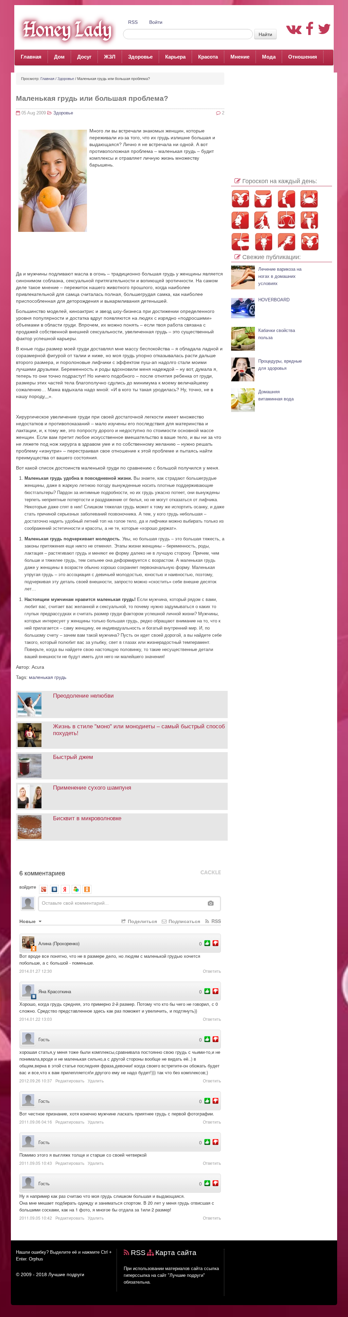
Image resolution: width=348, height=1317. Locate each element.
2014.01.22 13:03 (35, 1019)
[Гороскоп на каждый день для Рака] (309, 199)
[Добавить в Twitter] (71, 857)
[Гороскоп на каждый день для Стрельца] (240, 242)
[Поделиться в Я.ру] (102, 857)
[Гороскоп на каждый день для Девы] (263, 220)
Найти (265, 34)
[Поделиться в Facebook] (20, 857)
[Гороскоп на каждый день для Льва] (240, 220)
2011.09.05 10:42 (35, 1218)
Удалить (96, 1080)
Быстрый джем (73, 757)
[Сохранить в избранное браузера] (112, 857)
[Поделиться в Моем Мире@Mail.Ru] (51, 857)
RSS (133, 22)
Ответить (212, 971)
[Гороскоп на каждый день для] (309, 220)
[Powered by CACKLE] (211, 873)
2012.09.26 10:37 (35, 1080)
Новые (28, 921)
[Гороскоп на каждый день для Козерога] (263, 242)
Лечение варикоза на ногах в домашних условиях (279, 276)
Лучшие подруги (66, 1274)
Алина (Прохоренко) (59, 943)
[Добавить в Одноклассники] (61, 857)
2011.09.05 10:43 (35, 1163)
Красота (208, 57)
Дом (59, 57)
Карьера (175, 57)
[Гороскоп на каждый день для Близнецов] (286, 199)
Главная (31, 57)
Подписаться (183, 921)
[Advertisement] (120, 282)
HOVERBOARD (274, 300)
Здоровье (140, 57)
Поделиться (141, 921)
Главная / (48, 79)
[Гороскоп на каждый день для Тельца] (263, 199)
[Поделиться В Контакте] (81, 857)
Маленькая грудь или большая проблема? (92, 98)
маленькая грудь (47, 677)
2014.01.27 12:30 (35, 971)
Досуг (84, 57)
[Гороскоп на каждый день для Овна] (240, 199)
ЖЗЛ (110, 57)
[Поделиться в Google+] (40, 857)
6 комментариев (42, 873)
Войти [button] (155, 22)
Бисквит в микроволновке (87, 818)
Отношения (302, 57)
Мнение (239, 57)
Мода (269, 57)
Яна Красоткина (54, 991)
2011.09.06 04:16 (35, 1122)
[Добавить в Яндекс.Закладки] (91, 857)
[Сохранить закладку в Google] (30, 857)
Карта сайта (175, 1252)
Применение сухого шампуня (92, 787)
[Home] (65, 29)
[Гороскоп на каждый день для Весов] (286, 220)
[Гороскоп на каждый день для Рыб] (309, 242)
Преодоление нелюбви (83, 696)
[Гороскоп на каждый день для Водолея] (286, 242)
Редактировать (69, 1080)
